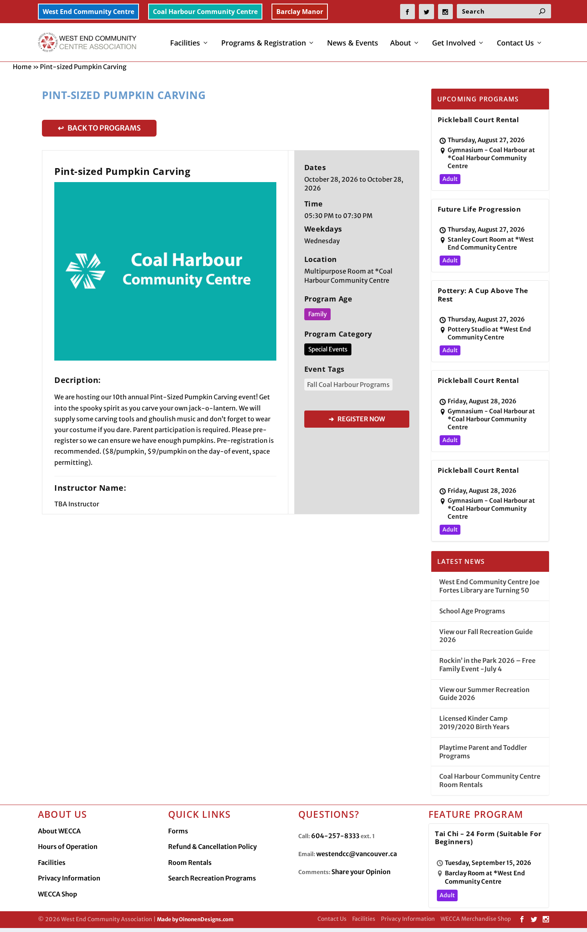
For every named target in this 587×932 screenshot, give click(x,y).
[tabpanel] (165, 271)
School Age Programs (472, 611)
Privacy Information (69, 878)
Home (22, 67)
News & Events (352, 44)
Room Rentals (190, 863)
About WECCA (59, 831)
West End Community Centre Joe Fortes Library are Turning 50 (489, 586)
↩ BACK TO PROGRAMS (99, 128)
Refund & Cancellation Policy (212, 847)
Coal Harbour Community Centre (205, 11)
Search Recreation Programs (212, 878)
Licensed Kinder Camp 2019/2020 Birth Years (474, 722)
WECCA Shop (57, 894)
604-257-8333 (335, 836)
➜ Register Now (357, 419)
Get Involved (454, 44)
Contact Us (515, 44)
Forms (178, 831)
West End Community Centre (88, 11)
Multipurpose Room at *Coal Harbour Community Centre (348, 275)
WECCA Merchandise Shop (475, 918)
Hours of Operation (67, 847)
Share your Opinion (361, 872)
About (400, 44)
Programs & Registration (263, 44)
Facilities (185, 44)
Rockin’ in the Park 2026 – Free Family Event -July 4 (487, 664)
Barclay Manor (299, 11)
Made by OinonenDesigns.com (195, 919)
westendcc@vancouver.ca (356, 854)
